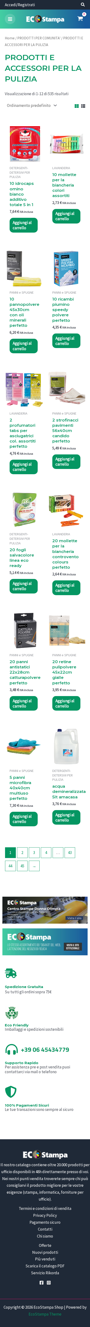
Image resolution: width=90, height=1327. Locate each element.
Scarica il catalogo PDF (45, 1266)
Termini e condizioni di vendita (45, 1208)
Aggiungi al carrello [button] (22, 225)
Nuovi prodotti (45, 1252)
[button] (83, 5)
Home (10, 38)
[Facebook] (41, 1282)
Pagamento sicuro (45, 1222)
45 (22, 866)
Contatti (45, 1229)
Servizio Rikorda (45, 1272)
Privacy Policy (45, 1215)
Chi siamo (45, 1236)
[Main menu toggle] (10, 19)
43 (70, 852)
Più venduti (45, 1259)
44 (10, 866)
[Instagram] (49, 1282)
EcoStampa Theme (45, 1314)
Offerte (45, 1245)
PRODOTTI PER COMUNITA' (38, 38)
